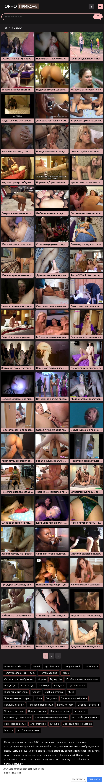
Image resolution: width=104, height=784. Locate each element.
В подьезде (27, 685)
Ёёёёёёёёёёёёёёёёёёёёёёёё (51, 717)
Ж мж (39, 698)
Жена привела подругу (17, 698)
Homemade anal (49, 673)
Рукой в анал (52, 666)
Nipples (42, 679)
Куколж (54, 724)
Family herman (65, 705)
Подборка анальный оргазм (82, 679)
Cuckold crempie (54, 692)
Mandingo (44, 685)
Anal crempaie (38, 724)
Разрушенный (72, 666)
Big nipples (56, 679)
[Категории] (100, 6)
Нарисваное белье (15, 724)
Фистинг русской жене (17, 717)
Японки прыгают (14, 711)
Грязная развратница (41, 705)
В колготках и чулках (16, 692)
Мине (71, 692)
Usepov (36, 692)
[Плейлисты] (92, 6)
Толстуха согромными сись (19, 673)
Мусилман (80, 711)
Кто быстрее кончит (28, 730)
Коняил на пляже (60, 711)
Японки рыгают (37, 711)
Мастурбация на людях (85, 717)
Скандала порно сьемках (77, 724)
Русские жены (77, 685)
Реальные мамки (14, 705)
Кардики (59, 685)
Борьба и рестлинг (88, 705)
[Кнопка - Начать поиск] (97, 16)
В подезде (10, 685)
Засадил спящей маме (74, 698)
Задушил (51, 698)
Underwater (91, 666)
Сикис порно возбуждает (18, 679)
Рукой (36, 666)
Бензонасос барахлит (16, 666)
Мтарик (8, 730)
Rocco (65, 673)
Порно (20, 6)
